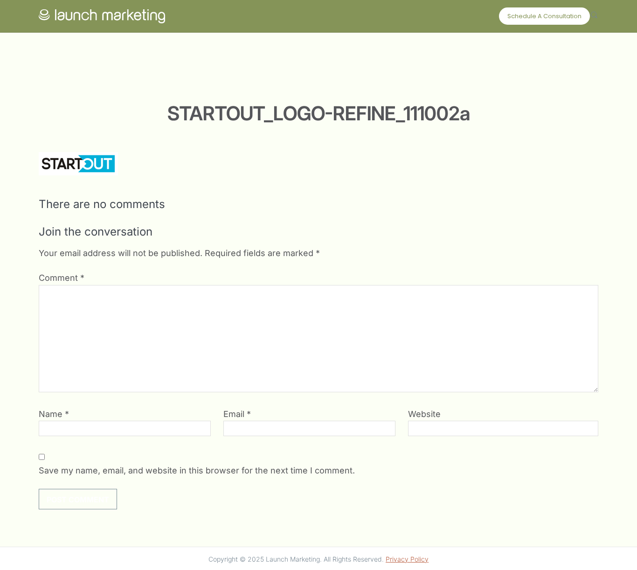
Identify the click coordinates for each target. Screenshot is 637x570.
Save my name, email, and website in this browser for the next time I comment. (197, 470)
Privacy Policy (407, 559)
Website (424, 414)
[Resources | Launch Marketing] (102, 14)
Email (237, 414)
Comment (61, 278)
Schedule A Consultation (544, 16)
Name (54, 414)
